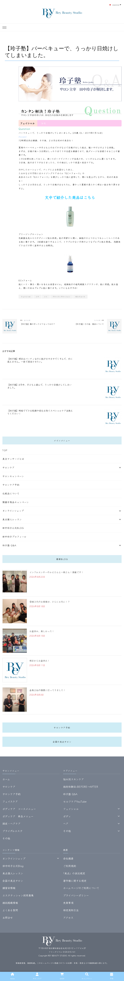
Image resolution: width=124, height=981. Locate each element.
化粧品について (10, 493)
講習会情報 (8, 888)
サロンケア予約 (10, 484)
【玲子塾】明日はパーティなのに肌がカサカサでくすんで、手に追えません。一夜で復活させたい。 (39, 360)
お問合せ (7, 917)
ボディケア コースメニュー (19, 809)
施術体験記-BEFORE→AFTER (80, 787)
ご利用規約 (69, 866)
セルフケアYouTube (75, 801)
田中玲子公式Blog (13, 527)
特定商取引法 (71, 910)
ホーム (6, 779)
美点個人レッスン (12, 519)
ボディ (67, 816)
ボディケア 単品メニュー (17, 816)
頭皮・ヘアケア (11, 823)
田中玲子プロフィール (14, 536)
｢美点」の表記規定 (74, 873)
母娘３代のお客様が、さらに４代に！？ (49, 601)
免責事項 (68, 903)
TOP (4, 450)
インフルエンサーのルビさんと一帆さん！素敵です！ (56, 572)
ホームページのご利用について (81, 888)
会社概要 (68, 858)
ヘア (65, 823)
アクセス (68, 917)
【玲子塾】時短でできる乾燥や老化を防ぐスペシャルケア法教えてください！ (40, 412)
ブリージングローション (31, 234)
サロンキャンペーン (13, 476)
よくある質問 (10, 910)
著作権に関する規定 (74, 881)
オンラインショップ (13, 510)
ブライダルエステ (12, 831)
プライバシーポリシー (76, 895)
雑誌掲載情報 (10, 903)
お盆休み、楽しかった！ (41, 631)
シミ (45, 297)
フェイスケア (10, 801)
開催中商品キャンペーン (15, 502)
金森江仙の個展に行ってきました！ (47, 690)
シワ (37, 297)
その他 (6, 838)
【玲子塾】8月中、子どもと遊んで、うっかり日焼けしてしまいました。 (39, 386)
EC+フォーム (25, 280)
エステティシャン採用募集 (18, 895)
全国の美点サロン (62, 741)
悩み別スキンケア (73, 779)
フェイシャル (26, 297)
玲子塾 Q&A (9, 545)
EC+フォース (80, 297)
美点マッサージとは (13, 458)
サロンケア (8, 467)
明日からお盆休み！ (39, 660)
